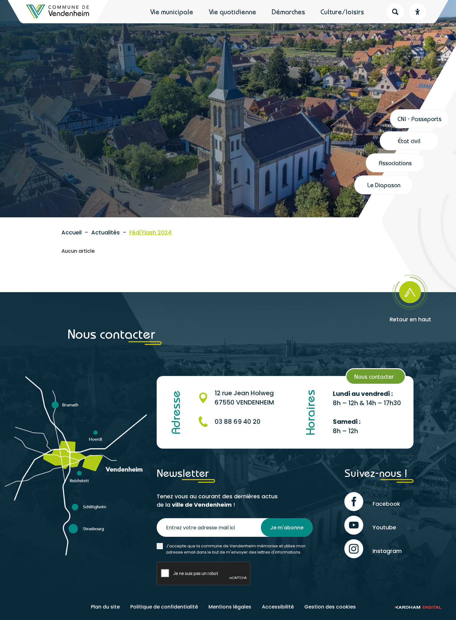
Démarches (288, 12)
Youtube (384, 527)
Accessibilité (278, 606)
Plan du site (105, 606)
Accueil (71, 232)
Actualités (105, 232)
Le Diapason (383, 184)
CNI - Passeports (419, 118)
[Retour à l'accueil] (58, 11)
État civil (409, 140)
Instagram (387, 551)
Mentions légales (229, 606)
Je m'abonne (286, 527)
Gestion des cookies (330, 606)
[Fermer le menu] (435, 36)
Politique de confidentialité (164, 606)
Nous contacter (374, 376)
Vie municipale (171, 12)
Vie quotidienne (232, 12)
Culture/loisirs (342, 12)
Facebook (386, 504)
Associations (395, 162)
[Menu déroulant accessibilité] (417, 11)
